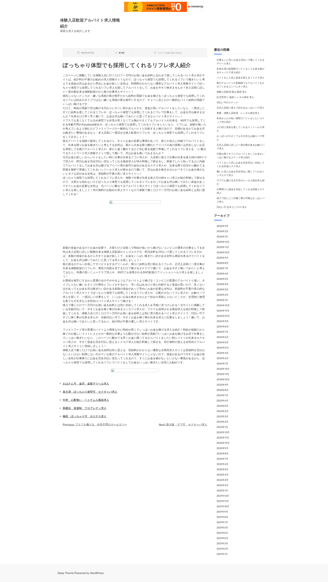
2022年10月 (223, 443)
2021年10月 (223, 506)
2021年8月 (222, 517)
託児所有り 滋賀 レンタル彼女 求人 (235, 97)
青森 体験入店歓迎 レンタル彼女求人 (238, 113)
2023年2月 (222, 421)
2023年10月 (223, 379)
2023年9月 (222, 384)
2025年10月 (223, 252)
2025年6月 (222, 273)
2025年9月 (222, 257)
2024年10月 (223, 316)
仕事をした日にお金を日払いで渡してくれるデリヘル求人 (240, 62)
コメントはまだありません (170, 53)
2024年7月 (222, 331)
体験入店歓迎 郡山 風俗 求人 (232, 91)
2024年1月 (222, 363)
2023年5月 (222, 405)
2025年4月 (223, 284)
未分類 (121, 53)
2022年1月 (222, 490)
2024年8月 (223, 326)
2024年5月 (223, 342)
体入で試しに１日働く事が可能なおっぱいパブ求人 (240, 200)
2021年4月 (222, 538)
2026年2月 (222, 231)
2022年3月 (222, 480)
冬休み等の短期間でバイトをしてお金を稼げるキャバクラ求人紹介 (240, 70)
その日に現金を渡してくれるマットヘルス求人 (240, 129)
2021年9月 (222, 511)
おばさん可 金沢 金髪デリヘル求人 (86, 383)
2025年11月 (223, 247)
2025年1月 (222, 300)
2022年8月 (223, 453)
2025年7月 (222, 268)
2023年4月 (223, 411)
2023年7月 (222, 395)
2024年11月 (223, 310)
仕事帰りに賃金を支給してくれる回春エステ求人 (240, 191)
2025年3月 (222, 289)
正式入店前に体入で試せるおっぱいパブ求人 (240, 107)
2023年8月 (223, 390)
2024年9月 (223, 321)
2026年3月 (222, 226)
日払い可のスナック (227, 102)
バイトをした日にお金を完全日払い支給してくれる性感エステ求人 (240, 164)
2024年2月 (223, 358)
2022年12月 (223, 432)
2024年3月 (223, 353)
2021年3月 (222, 543)
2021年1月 (222, 554)
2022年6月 (222, 464)
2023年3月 (222, 416)
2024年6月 (223, 337)
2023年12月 (223, 368)
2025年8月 (223, 263)
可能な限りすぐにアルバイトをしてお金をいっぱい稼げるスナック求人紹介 (240, 155)
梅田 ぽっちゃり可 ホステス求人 (84, 416)
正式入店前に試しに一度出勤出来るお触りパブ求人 (240, 147)
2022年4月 (223, 474)
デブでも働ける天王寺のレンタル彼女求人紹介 (240, 182)
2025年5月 (222, 279)
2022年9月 (222, 448)
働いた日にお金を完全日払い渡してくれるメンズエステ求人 (240, 173)
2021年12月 (223, 495)
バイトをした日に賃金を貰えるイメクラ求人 (240, 77)
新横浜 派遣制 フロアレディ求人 (84, 408)
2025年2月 (222, 294)
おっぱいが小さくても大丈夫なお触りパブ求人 (240, 138)
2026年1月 (222, 236)
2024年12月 (223, 305)
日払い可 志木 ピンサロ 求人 (232, 207)
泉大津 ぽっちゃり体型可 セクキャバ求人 (90, 391)
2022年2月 (222, 485)
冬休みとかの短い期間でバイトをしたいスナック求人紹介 (240, 120)
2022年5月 (222, 469)
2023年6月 (222, 400)
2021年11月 (223, 501)
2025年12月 (223, 241)
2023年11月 (223, 374)
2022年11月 (223, 437)
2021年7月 (222, 522)
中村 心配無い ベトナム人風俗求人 (86, 400)
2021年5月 (222, 532)
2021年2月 (222, 548)
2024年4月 (223, 347)
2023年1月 (222, 427)
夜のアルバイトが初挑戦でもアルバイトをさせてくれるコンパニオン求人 (240, 85)
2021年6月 (222, 527)
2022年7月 (222, 458)
